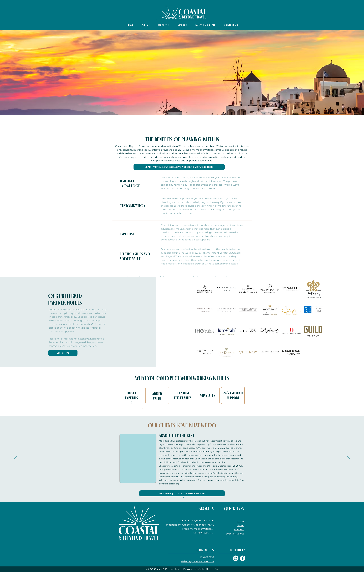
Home (240, 521)
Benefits (239, 529)
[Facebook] (242, 558)
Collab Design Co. (208, 569)
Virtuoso (208, 529)
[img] (204, 289)
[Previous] (15, 459)
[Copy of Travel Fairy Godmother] (183, 497)
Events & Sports (235, 533)
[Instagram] (235, 558)
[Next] (348, 459)
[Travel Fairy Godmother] (180, 497)
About (240, 525)
